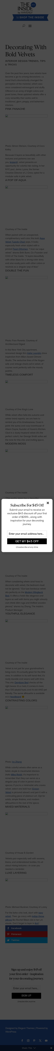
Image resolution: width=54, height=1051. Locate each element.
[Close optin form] (48, 503)
